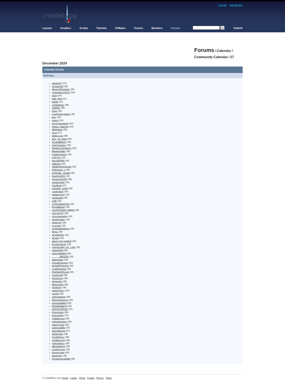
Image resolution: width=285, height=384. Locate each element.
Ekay (54, 111)
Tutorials (101, 28)
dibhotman (57, 129)
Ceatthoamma (59, 269)
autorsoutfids (58, 327)
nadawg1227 (58, 194)
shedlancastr (58, 340)
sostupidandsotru (60, 228)
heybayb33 (57, 86)
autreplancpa (58, 331)
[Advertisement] (118, 48)
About (82, 377)
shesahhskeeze (60, 263)
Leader (73, 377)
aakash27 (57, 83)
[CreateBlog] (59, 13)
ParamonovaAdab (61, 359)
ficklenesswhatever (62, 148)
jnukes (55, 120)
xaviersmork (58, 182)
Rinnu (55, 231)
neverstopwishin (60, 123)
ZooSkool (57, 185)
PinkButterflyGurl (60, 272)
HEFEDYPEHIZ (60, 309)
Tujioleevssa (58, 318)
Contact (91, 377)
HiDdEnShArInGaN (61, 166)
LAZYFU (56, 157)
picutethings (58, 235)
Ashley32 (56, 222)
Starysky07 (58, 213)
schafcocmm (58, 349)
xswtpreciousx (59, 154)
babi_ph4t (57, 98)
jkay (54, 117)
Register (236, 5)
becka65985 (58, 160)
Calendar (224, 51)
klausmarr (57, 355)
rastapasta (57, 197)
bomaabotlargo (59, 306)
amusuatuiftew (59, 303)
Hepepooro (57, 278)
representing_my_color (63, 247)
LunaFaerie (57, 191)
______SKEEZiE (60, 256)
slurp (54, 95)
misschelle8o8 (59, 253)
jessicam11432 (59, 179)
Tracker (138, 28)
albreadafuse (58, 346)
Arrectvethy (58, 315)
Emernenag (58, 312)
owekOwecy (58, 290)
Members (157, 28)
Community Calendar (211, 57)
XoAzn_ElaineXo (60, 126)
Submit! (238, 28)
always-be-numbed (61, 241)
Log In (222, 5)
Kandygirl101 (58, 176)
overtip (55, 293)
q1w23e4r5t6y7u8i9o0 (63, 210)
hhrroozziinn (58, 352)
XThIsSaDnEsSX (60, 204)
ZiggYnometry (59, 145)
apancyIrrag (58, 325)
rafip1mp (56, 163)
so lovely (56, 225)
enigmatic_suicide (61, 173)
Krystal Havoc (59, 244)
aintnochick (57, 259)
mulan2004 (57, 250)
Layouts (47, 28)
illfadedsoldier (59, 151)
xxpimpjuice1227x (61, 92)
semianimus (58, 105)
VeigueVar (57, 281)
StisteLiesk (57, 334)
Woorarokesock (60, 300)
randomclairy (58, 219)
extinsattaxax (59, 297)
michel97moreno (60, 265)
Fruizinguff (57, 275)
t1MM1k (56, 108)
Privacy (100, 377)
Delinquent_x (58, 170)
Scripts (83, 28)
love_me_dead (59, 139)
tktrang (55, 238)
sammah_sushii (60, 188)
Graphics (65, 28)
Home (65, 377)
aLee (54, 132)
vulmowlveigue (59, 321)
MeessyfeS (57, 284)
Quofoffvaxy (58, 337)
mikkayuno (57, 136)
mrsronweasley (60, 216)
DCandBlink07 (59, 142)
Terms (109, 377)
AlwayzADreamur (61, 89)
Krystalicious (58, 207)
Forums (175, 28)
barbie (55, 102)
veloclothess (58, 343)
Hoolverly (57, 287)
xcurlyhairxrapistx (61, 114)
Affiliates (120, 28)
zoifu (54, 201)
